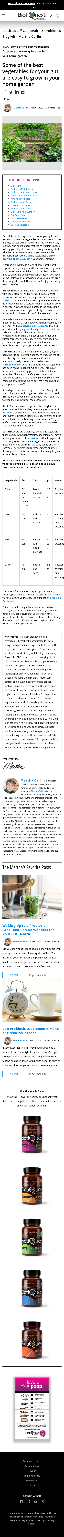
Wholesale (32, 1480)
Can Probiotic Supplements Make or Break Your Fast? (30, 1031)
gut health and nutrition (23, 211)
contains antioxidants (35, 325)
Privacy (32, 1470)
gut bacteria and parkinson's (25, 195)
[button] (3, 16)
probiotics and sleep (21, 208)
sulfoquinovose (11, 364)
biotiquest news (19, 218)
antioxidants (34, 438)
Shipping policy (32, 1475)
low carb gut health (21, 205)
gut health (16, 185)
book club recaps (20, 224)
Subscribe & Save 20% (21, 3)
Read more (14, 975)
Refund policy (32, 1465)
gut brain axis (18, 215)
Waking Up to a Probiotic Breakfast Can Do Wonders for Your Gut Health (28, 930)
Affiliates (32, 1485)
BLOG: (6, 46)
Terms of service (32, 1461)
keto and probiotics (20, 198)
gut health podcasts (21, 221)
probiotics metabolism (22, 189)
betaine (7, 412)
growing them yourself (16, 258)
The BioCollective (40, 791)
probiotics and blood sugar (24, 192)
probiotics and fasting (22, 202)
